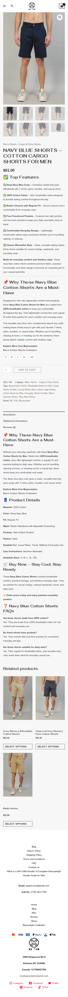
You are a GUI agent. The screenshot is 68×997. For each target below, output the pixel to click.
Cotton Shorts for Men (13, 393)
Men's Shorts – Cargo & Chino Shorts (22, 144)
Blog (34, 846)
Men (34, 913)
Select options (16, 746)
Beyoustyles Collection (34, 925)
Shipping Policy (34, 855)
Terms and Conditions (34, 859)
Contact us (34, 867)
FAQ (34, 863)
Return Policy (34, 851)
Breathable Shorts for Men (40, 386)
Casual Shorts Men (27, 390)
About (34, 921)
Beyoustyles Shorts (18, 386)
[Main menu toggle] (4, 6)
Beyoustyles (24, 401)
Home (34, 904)
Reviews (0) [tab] (9, 427)
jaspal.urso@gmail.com (37, 885)
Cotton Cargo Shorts (46, 390)
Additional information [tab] (15, 421)
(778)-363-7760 (38, 892)
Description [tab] (9, 414)
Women (34, 917)
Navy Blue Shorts (27, 397)
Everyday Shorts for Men (36, 393)
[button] (12, 6)
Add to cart (27, 370)
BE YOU (14, 401)
